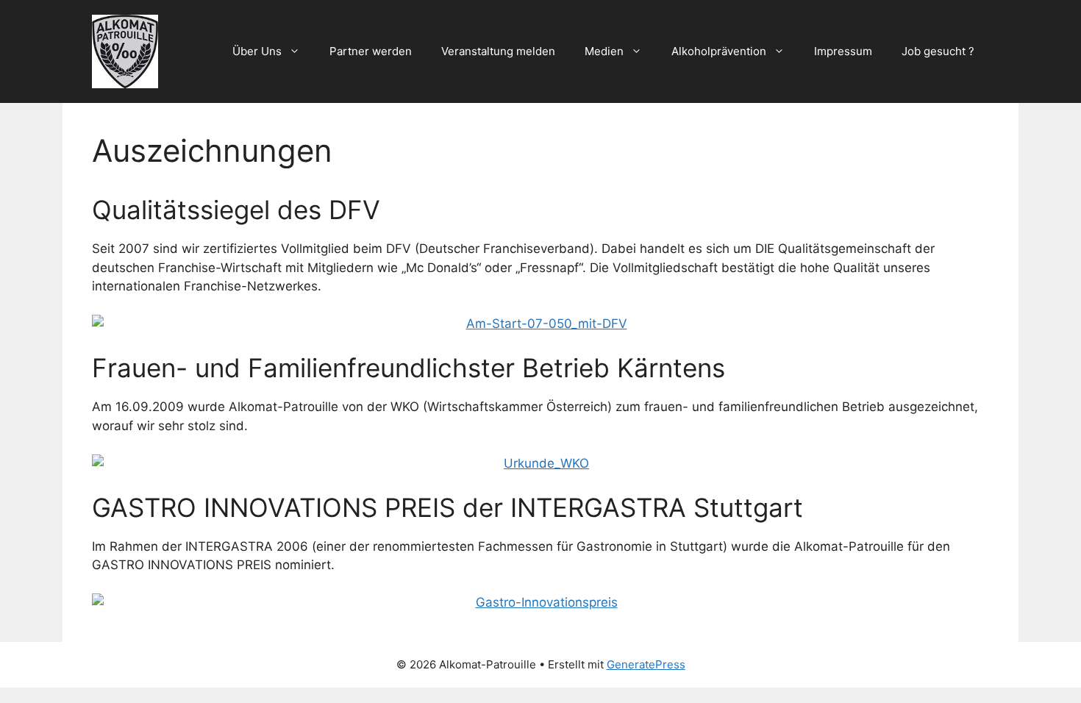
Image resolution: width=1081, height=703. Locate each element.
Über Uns (257, 51)
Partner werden (370, 51)
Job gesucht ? (938, 51)
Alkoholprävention (718, 51)
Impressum (843, 51)
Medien (604, 51)
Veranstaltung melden (498, 51)
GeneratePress (646, 664)
